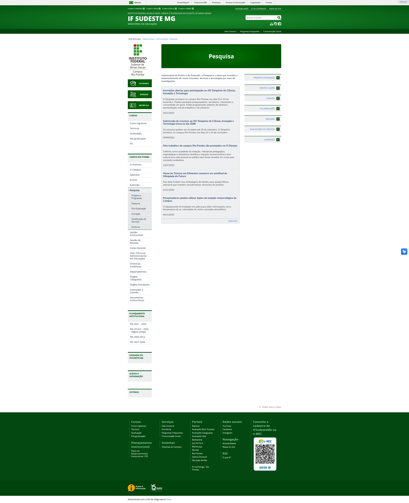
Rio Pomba (197, 453)
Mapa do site (275, 9)
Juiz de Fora (197, 443)
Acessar (403, 1)
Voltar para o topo (271, 406)
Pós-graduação (138, 436)
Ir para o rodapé (186, 8)
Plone (168, 499)
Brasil (138, 2)
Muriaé (195, 450)
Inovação (270, 119)
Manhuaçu (197, 446)
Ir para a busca (169, 8)
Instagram (275, 23)
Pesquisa (270, 98)
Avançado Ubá (199, 436)
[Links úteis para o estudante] (140, 85)
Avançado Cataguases (202, 433)
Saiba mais (233, 221)
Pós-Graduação (267, 108)
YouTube (271, 23)
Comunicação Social (272, 31)
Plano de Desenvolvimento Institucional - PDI (139, 454)
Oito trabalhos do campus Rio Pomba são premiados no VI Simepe (200, 145)
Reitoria (195, 426)
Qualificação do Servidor (262, 129)
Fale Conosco (230, 31)
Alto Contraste (258, 9)
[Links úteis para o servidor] (140, 96)
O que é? (227, 457)
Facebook (279, 23)
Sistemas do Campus (171, 447)
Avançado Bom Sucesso (203, 429)
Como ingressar (138, 426)
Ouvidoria (166, 429)
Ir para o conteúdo (136, 8)
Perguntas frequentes (249, 31)
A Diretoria (269, 139)
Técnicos (135, 429)
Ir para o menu (153, 8)
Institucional (162, 39)
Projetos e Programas (264, 77)
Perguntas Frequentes (172, 433)
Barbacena (197, 439)
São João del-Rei (199, 460)
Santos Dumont (199, 456)
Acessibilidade (241, 9)
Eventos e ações (267, 88)
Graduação (136, 433)
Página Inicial (148, 39)
